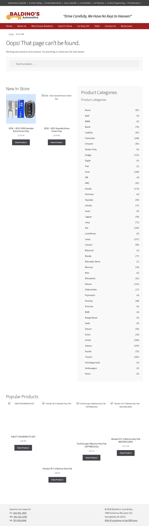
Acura (88, 110)
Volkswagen (91, 368)
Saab (87, 323)
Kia (86, 227)
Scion (87, 334)
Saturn (88, 328)
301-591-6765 (20, 516)
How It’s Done (65, 26)
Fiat (87, 166)
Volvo (88, 373)
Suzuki (88, 351)
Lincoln (88, 244)
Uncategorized (92, 362)
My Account (126, 26)
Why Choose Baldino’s (42, 26)
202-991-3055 (20, 512)
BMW (87, 121)
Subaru (88, 345)
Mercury (89, 267)
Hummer (89, 194)
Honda (88, 188)
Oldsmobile (91, 289)
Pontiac (89, 300)
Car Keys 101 (83, 26)
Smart (88, 340)
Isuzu (87, 211)
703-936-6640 (19, 520)
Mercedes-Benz (92, 261)
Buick (87, 126)
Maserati (89, 250)
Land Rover (90, 233)
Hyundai (89, 199)
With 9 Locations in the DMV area (121, 520)
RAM (87, 312)
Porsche (89, 306)
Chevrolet (90, 138)
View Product (21, 142)
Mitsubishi (90, 278)
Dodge (88, 155)
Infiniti (88, 205)
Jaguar (88, 216)
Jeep (87, 222)
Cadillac (89, 132)
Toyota (88, 356)
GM (86, 177)
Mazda (88, 256)
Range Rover (91, 317)
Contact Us (110, 26)
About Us (21, 26)
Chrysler (89, 143)
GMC (87, 183)
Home (9, 26)
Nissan (88, 284)
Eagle (88, 160)
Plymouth (90, 295)
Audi (87, 115)
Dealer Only (91, 149)
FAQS (97, 26)
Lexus (88, 239)
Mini (87, 272)
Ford (87, 171)
